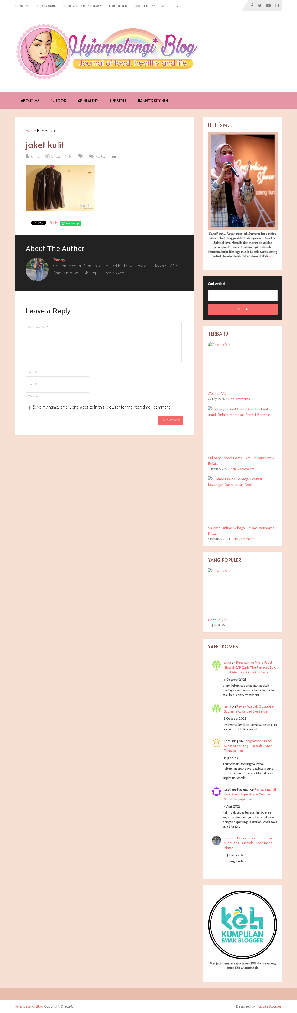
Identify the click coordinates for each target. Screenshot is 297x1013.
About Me (22, 5)
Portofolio (118, 5)
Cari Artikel (216, 283)
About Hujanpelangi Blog (156, 5)
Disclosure (46, 5)
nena (227, 706)
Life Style (118, 100)
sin (270, 256)
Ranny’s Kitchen (153, 100)
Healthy (90, 100)
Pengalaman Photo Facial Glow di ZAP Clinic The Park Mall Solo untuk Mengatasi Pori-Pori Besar (250, 667)
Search (243, 309)
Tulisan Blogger (269, 1006)
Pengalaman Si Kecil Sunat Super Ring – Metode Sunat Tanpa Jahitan (248, 746)
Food (60, 100)
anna (227, 662)
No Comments (107, 157)
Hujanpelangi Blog (29, 1006)
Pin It (53, 223)
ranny (34, 157)
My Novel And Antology (82, 5)
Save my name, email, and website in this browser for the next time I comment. (102, 407)
